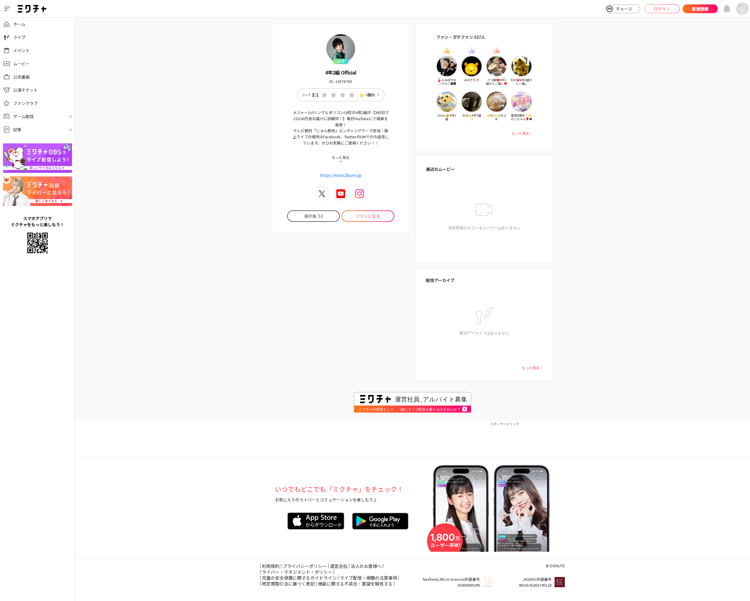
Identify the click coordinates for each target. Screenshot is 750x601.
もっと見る (520, 133)
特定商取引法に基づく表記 (288, 583)
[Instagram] (359, 194)
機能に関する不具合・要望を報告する (355, 583)
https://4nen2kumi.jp (341, 175)
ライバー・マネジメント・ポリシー (297, 572)
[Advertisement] (412, 439)
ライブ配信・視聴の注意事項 (368, 578)
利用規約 (270, 566)
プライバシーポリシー (305, 566)
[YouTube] (341, 194)
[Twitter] (322, 194)
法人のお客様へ (366, 566)
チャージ (624, 9)
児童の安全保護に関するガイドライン (299, 578)
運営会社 (338, 566)
